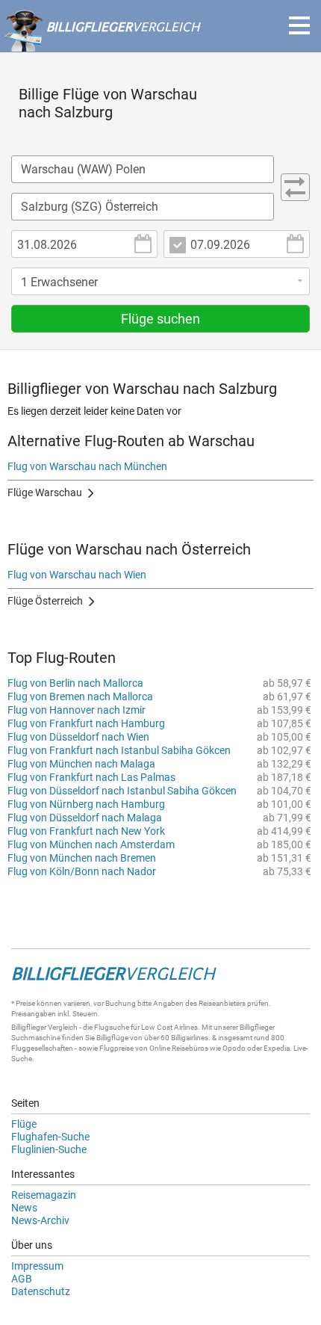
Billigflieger (28, 1027)
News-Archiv (40, 1220)
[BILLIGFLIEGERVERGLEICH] (101, 44)
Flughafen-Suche (50, 1137)
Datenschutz (40, 1291)
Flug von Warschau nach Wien (76, 575)
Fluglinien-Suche (49, 1149)
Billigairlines (189, 1038)
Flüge (24, 1124)
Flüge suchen (160, 319)
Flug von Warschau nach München (87, 466)
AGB (21, 1279)
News (24, 1208)
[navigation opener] (299, 25)
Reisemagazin (43, 1195)
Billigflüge (112, 1038)
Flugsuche (111, 1027)
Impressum (37, 1266)
